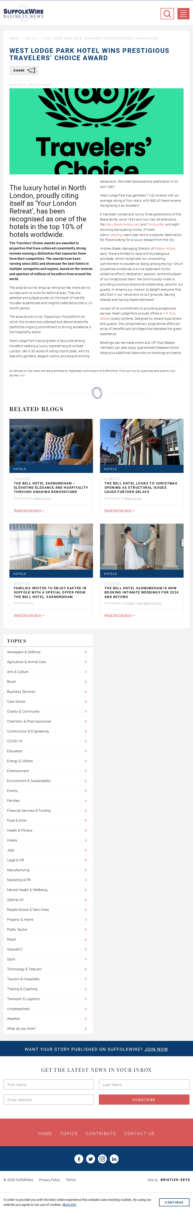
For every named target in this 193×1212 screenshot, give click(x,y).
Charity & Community (23, 711)
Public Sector (17, 929)
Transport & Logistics (23, 999)
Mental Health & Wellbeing (27, 890)
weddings (116, 235)
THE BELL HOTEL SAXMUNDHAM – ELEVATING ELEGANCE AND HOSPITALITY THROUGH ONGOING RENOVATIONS (51, 487)
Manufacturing (18, 870)
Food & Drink (16, 820)
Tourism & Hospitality (23, 979)
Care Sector (16, 701)
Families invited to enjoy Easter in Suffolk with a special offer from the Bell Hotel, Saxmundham (50, 592)
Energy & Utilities (20, 761)
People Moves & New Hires (28, 910)
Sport (11, 959)
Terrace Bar (156, 224)
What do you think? (21, 1029)
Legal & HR (15, 860)
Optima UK (15, 900)
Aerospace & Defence (23, 652)
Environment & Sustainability (29, 781)
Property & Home (20, 919)
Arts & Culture (17, 672)
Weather (13, 1019)
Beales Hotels (165, 248)
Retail (11, 939)
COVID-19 (14, 741)
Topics (69, 1133)
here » (22, 375)
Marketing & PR (19, 880)
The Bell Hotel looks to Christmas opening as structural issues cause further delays (141, 487)
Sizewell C (15, 949)
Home (13, 38)
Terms (71, 1180)
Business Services (21, 692)
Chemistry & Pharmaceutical (29, 721)
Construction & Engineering (28, 731)
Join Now (156, 1049)
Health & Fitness (19, 830)
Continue (174, 1202)
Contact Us (139, 1133)
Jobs (11, 850)
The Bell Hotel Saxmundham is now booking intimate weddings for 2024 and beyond (142, 592)
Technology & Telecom (24, 969)
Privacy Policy (49, 1180)
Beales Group (40, 85)
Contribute (101, 1133)
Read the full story (27, 510)
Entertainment (18, 771)
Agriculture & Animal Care (26, 662)
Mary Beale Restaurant (123, 224)
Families (13, 801)
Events (12, 791)
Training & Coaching (22, 989)
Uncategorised (18, 1009)
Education (14, 751)
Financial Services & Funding (29, 810)
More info (69, 1205)
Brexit (11, 682)
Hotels (31, 38)
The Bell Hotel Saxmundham (143, 603)
